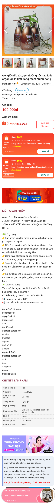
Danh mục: (7, 94)
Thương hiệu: (8, 98)
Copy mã (45, 151)
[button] (50, 30)
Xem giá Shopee (45, 124)
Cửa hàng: (7, 90)
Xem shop (22, 90)
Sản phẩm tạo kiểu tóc (25, 94)
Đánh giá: (6, 83)
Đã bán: (46, 83)
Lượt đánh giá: (28, 83)
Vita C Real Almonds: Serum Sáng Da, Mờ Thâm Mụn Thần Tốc (17, 495)
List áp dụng (9, 151)
